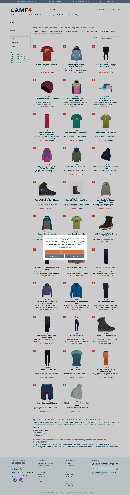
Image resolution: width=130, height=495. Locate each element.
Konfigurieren (54, 256)
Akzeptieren (64, 251)
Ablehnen (75, 256)
